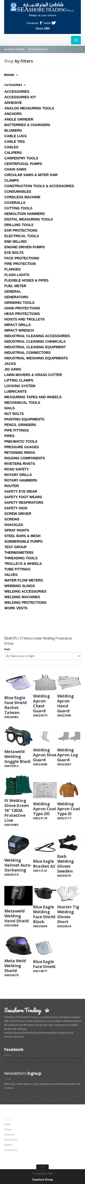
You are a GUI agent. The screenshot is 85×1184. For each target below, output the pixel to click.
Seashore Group (42, 1179)
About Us (9, 1134)
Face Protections (21, 258)
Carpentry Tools (21, 158)
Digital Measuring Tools (28, 219)
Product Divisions (38, 49)
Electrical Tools (21, 236)
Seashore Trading (14, 49)
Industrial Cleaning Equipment (35, 347)
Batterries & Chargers (27, 125)
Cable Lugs (15, 136)
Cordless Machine (22, 197)
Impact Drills (17, 325)
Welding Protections (25, 603)
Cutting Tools (18, 208)
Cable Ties (14, 142)
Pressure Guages (21, 447)
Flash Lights (16, 275)
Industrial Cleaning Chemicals (35, 342)
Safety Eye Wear (20, 491)
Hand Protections (22, 308)
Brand (9, 75)
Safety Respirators (23, 503)
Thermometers (18, 553)
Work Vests (15, 608)
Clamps (11, 180)
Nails (9, 408)
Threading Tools (21, 558)
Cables (11, 147)
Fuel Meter (15, 286)
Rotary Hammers (20, 480)
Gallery (8, 1144)
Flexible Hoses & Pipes (26, 280)
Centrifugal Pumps (23, 164)
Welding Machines (22, 597)
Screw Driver (17, 514)
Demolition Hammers (24, 214)
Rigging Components (24, 458)
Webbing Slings (19, 586)
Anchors (13, 114)
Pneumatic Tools (20, 441)
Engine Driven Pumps (24, 247)
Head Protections (22, 314)
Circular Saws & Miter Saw (31, 175)
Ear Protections (20, 230)
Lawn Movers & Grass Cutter (33, 375)
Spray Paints (16, 530)
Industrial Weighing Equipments (36, 358)
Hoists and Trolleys (24, 319)
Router (11, 486)
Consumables (17, 192)
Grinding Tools (19, 303)
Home (7, 1124)
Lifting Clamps (18, 380)
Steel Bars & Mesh (22, 536)
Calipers (13, 153)
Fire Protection (20, 264)
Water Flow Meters (23, 580)
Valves (11, 575)
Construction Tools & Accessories (39, 186)
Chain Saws (15, 169)
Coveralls (14, 203)
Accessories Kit (20, 97)
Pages (8, 1129)
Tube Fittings (17, 569)
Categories (13, 85)
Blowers (13, 130)
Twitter (47, 23)
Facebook (32, 23)
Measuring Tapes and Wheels (32, 397)
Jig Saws (12, 369)
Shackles (13, 525)
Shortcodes (11, 1139)
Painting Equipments (24, 419)
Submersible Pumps (23, 541)
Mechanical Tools (22, 403)
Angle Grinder (18, 119)
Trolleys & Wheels (23, 564)
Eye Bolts (14, 253)
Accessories (16, 92)
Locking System (19, 386)
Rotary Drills (18, 475)
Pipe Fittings (16, 430)
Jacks (10, 364)
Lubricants (15, 392)
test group (15, 547)
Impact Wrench (19, 330)
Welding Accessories (25, 591)
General (12, 292)
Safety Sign (15, 508)
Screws (11, 519)
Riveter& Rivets (19, 464)
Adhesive (13, 103)
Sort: (7, 649)
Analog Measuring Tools (29, 108)
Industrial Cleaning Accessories (37, 336)
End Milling (15, 242)
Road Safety (16, 469)
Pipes (9, 436)
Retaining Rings (19, 453)
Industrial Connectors (27, 353)
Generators (16, 297)
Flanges (12, 269)
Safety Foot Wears (23, 497)
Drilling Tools (18, 225)
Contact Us (10, 1150)
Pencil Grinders (20, 425)
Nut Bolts (14, 414)
